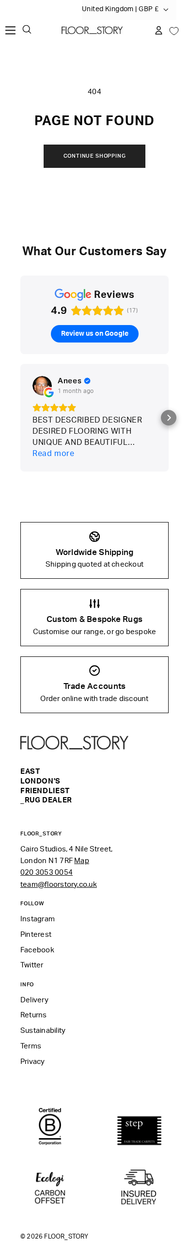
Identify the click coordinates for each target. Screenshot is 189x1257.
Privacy (32, 1061)
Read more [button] (53, 453)
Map (81, 861)
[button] (168, 417)
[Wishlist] (174, 30)
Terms (30, 1046)
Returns (33, 1015)
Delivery (34, 1000)
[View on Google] (42, 385)
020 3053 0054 (46, 872)
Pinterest (35, 934)
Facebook (37, 950)
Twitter (32, 965)
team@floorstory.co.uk (58, 884)
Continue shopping (94, 156)
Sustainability (42, 1030)
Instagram (37, 919)
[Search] (27, 29)
